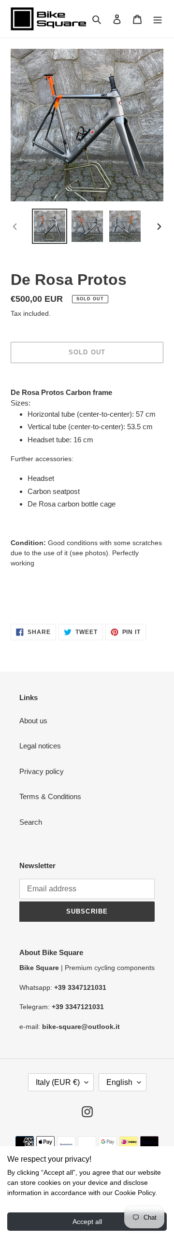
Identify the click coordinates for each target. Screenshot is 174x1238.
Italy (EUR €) (58, 1082)
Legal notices (40, 746)
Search (30, 822)
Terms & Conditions (50, 796)
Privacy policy (41, 771)
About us (33, 721)
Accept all (87, 1221)
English (119, 1082)
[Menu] (157, 19)
